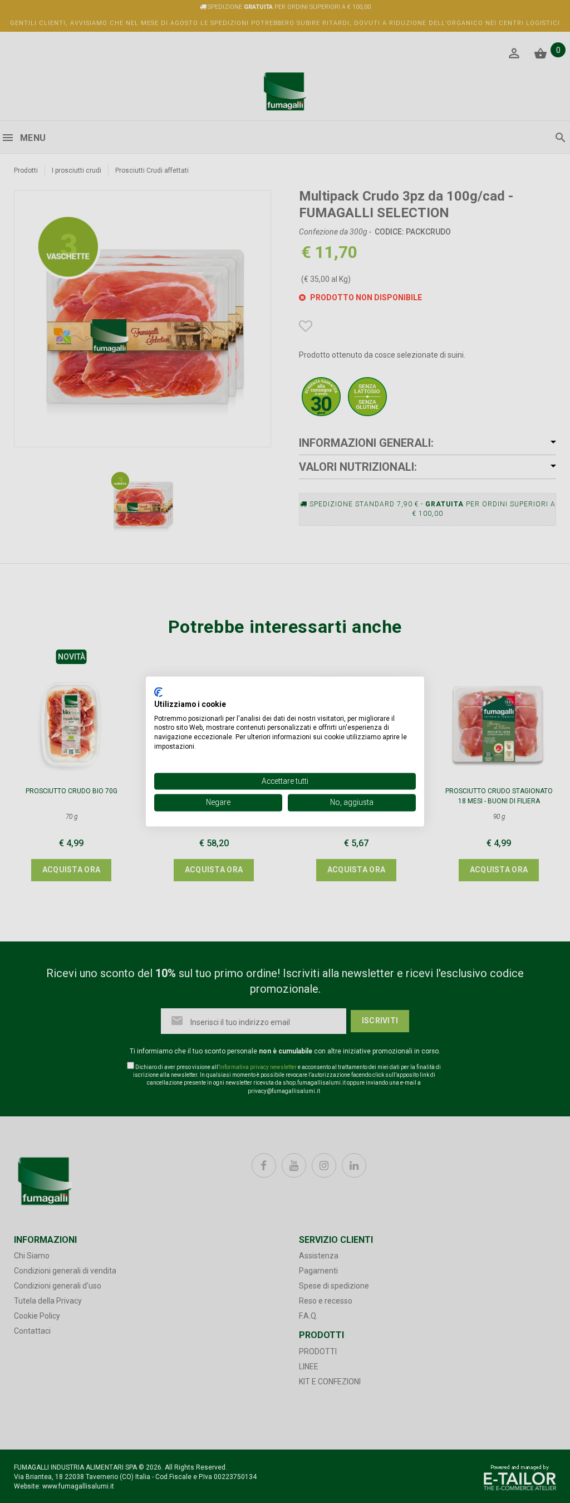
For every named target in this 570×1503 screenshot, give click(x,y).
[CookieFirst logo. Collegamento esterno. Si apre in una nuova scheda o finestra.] (158, 692)
